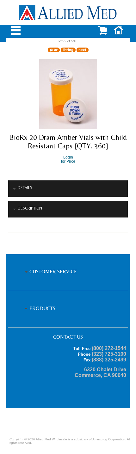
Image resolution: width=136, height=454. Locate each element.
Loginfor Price (68, 159)
